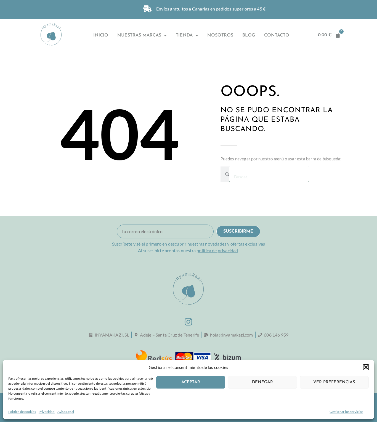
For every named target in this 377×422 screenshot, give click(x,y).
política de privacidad (217, 250)
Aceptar (190, 382)
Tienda (184, 35)
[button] (366, 367)
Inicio (100, 35)
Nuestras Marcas (139, 35)
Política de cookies (22, 412)
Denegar (262, 382)
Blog (248, 35)
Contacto (276, 35)
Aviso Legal (65, 412)
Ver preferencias (334, 382)
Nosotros (220, 35)
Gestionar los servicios (346, 412)
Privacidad (47, 412)
